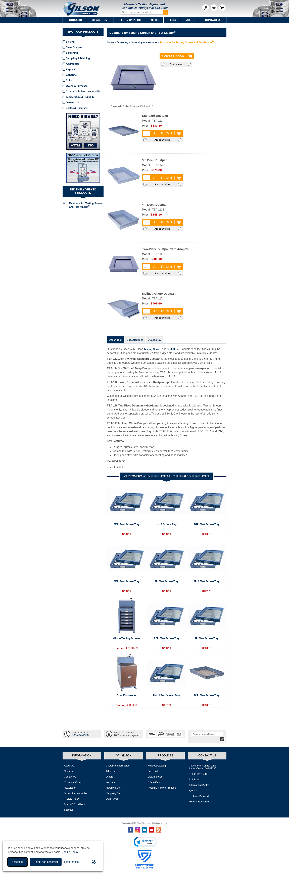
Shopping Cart (113, 793)
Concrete (71, 74)
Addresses (112, 771)
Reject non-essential (45, 861)
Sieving (70, 41)
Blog (172, 20)
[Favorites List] (214, 7)
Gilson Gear (154, 782)
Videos (190, 20)
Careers (68, 771)
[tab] (115, 339)
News (155, 20)
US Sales (194, 779)
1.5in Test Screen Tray (166, 638)
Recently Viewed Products (162, 787)
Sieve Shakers (74, 47)
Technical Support (199, 796)
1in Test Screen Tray (166, 581)
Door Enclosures (126, 695)
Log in (205, 7)
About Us (69, 765)
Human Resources (199, 801)
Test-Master (174, 349)
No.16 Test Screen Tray (166, 695)
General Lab (73, 102)
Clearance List (155, 776)
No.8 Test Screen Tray (206, 581)
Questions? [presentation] (154, 339)
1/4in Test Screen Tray (206, 695)
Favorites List (113, 787)
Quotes (193, 790)
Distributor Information (76, 793)
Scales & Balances (76, 108)
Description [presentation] (115, 339)
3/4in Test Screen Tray (126, 581)
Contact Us (213, 20)
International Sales (199, 785)
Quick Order (112, 798)
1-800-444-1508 (198, 774)
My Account (100, 20)
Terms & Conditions (74, 804)
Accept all (17, 861)
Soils (69, 80)
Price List (153, 771)
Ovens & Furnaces (76, 85)
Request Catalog (157, 765)
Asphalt (70, 69)
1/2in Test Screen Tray (206, 524)
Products (75, 20)
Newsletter (70, 787)
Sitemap (68, 809)
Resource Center (73, 782)
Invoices (110, 782)
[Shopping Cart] (222, 7)
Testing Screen (152, 349)
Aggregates (72, 63)
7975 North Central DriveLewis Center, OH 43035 (202, 767)
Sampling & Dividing (78, 58)
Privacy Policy (72, 798)
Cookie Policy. (70, 852)
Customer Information (117, 765)
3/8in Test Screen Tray (126, 524)
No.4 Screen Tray (167, 524)
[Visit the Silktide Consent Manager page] (94, 862)
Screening (72, 52)
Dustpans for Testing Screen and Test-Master (86, 205)
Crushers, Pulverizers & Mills (83, 91)
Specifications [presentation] (135, 339)
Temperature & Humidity (80, 96)
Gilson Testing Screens (126, 638)
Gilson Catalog (130, 20)
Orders (109, 776)
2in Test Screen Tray (206, 638)
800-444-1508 (158, 8)
